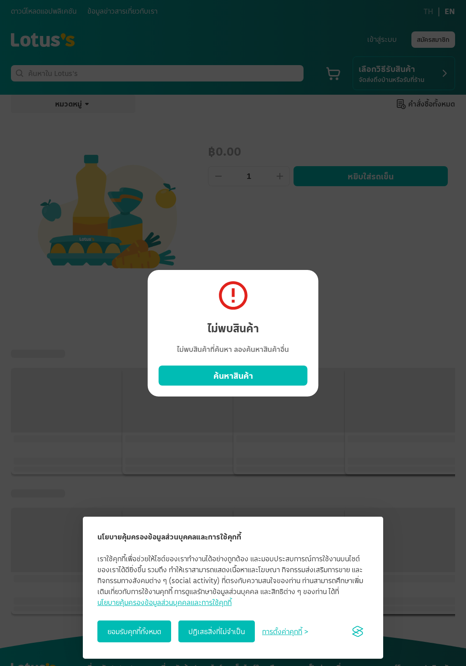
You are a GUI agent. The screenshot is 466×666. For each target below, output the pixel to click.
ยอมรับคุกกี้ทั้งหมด (134, 631)
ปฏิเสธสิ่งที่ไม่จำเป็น (216, 631)
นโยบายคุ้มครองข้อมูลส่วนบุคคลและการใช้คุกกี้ (164, 602)
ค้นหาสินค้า (233, 375)
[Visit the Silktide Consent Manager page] (358, 631)
